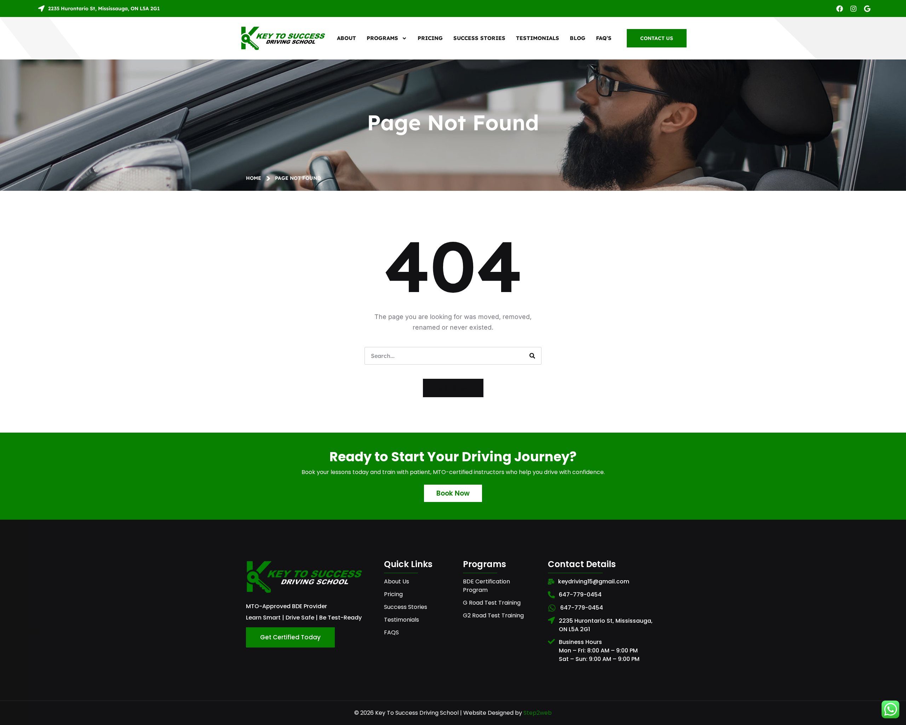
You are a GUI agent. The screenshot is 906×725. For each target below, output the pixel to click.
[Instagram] (853, 8)
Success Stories (479, 38)
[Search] (532, 355)
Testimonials (537, 38)
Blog (577, 38)
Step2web (537, 713)
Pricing (430, 38)
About (346, 38)
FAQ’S (604, 38)
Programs (382, 38)
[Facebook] (839, 8)
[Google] (867, 8)
